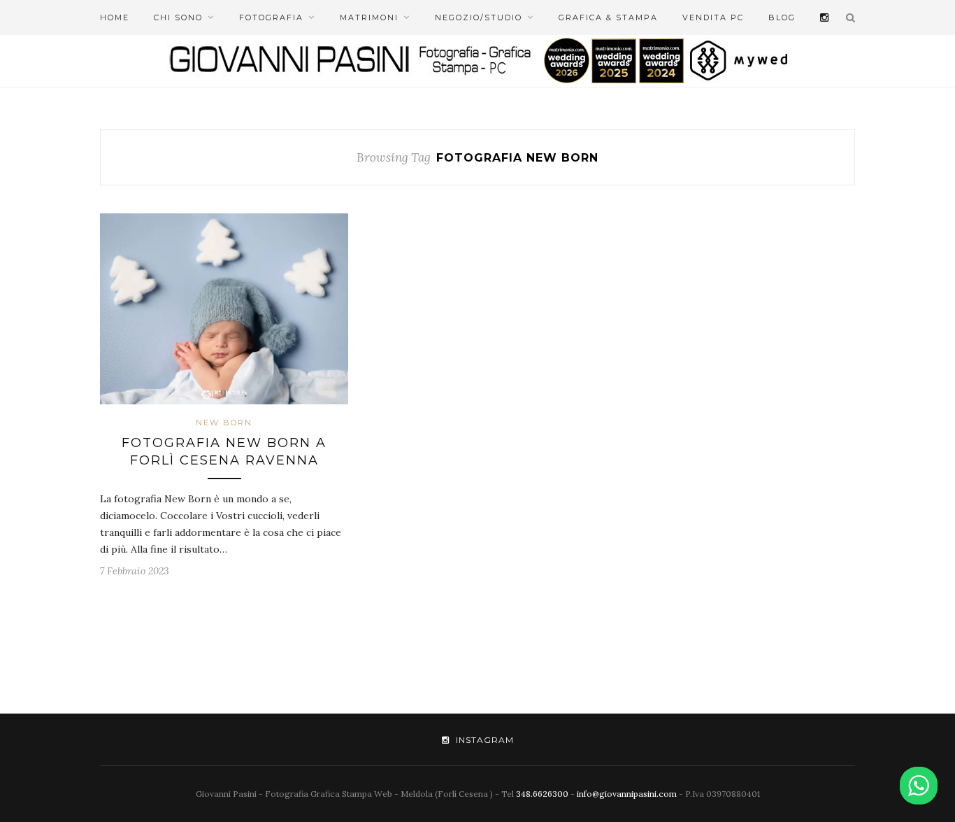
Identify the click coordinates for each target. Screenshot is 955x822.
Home (114, 17)
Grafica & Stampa (608, 17)
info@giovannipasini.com (627, 793)
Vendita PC (713, 17)
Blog (782, 17)
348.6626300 (542, 793)
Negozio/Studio (478, 17)
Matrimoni (369, 17)
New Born (224, 422)
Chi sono (178, 17)
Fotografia (271, 17)
